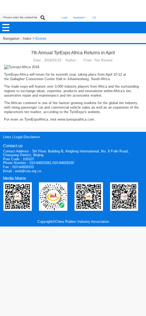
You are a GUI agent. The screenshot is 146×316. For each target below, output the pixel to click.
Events (41, 38)
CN (94, 17)
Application (79, 17)
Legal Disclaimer (27, 137)
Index (27, 38)
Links (7, 137)
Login (64, 17)
